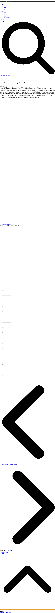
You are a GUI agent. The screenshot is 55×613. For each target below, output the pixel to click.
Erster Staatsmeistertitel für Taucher (4, 287)
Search (1, 76)
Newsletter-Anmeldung (5, 552)
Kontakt (3, 553)
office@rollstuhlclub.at (11, 550)
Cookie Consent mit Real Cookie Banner (5, 612)
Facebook (3, 551)
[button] (5, 75)
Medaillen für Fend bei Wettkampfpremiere (5, 224)
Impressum (3, 554)
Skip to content (2, 0)
